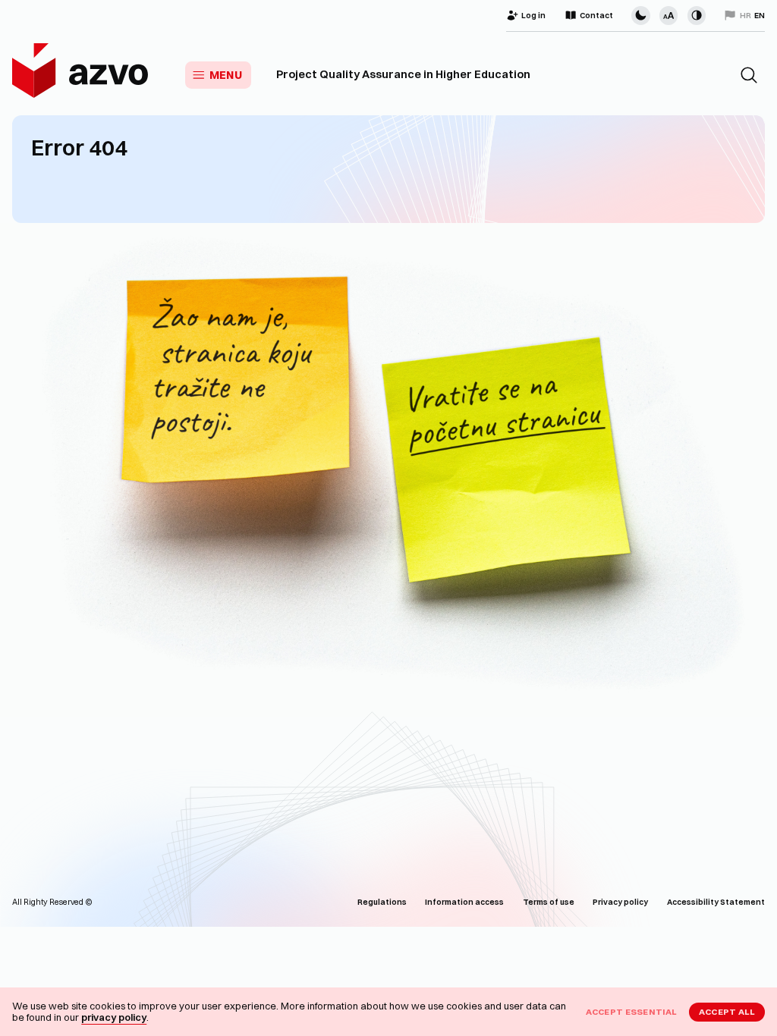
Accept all (727, 1011)
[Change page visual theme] (640, 15)
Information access (464, 902)
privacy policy (113, 1017)
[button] (749, 75)
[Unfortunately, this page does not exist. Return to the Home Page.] (388, 470)
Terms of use (548, 902)
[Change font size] (668, 15)
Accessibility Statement (716, 902)
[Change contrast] (696, 15)
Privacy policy (620, 902)
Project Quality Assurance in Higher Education (403, 74)
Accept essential (632, 1011)
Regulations (382, 902)
